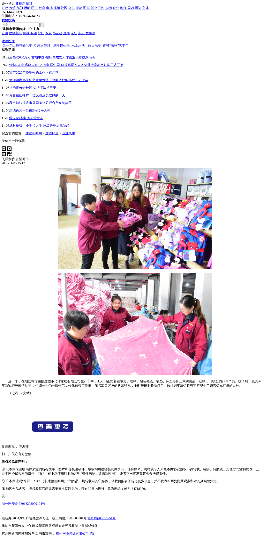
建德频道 (52, 133)
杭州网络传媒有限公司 (72, 533)
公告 (71, 8)
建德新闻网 (24, 3)
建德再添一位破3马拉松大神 (29, 110)
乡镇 (12, 8)
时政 (5, 8)
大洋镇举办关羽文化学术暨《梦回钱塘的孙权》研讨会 (48, 80)
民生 (34, 8)
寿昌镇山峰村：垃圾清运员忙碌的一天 (37, 95)
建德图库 (8, 41)
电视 (49, 8)
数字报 (90, 33)
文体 (145, 8)
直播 (66, 33)
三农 (101, 8)
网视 (26, 33)
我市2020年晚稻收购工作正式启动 (34, 72)
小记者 (57, 33)
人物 (108, 8)
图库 (86, 8)
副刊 (123, 8)
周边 (138, 8)
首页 (5, 33)
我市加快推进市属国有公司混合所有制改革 (40, 103)
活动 (27, 8)
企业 (116, 8)
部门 (19, 8)
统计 (93, 533)
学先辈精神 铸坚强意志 (26, 118)
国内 (130, 8)
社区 (64, 8)
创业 (93, 8)
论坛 (74, 33)
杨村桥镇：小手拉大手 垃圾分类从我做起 (39, 125)
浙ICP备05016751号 (102, 518)
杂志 (81, 33)
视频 (56, 8)
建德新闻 (15, 33)
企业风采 (68, 133)
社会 (42, 8)
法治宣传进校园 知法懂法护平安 (32, 87)
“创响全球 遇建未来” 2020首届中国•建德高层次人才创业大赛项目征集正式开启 (66, 65)
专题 (48, 33)
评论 (79, 8)
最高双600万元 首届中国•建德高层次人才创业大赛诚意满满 (52, 57)
